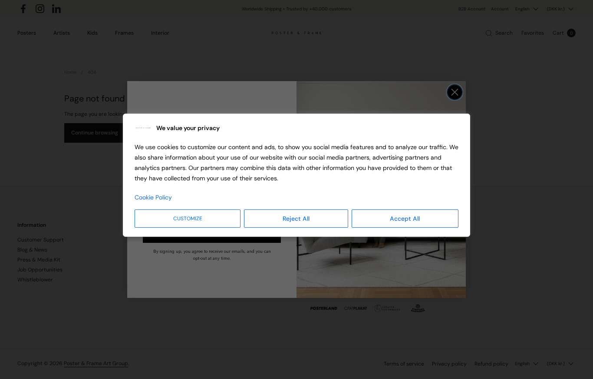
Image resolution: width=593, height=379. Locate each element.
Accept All (405, 218)
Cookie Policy (153, 197)
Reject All (296, 218)
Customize (187, 218)
